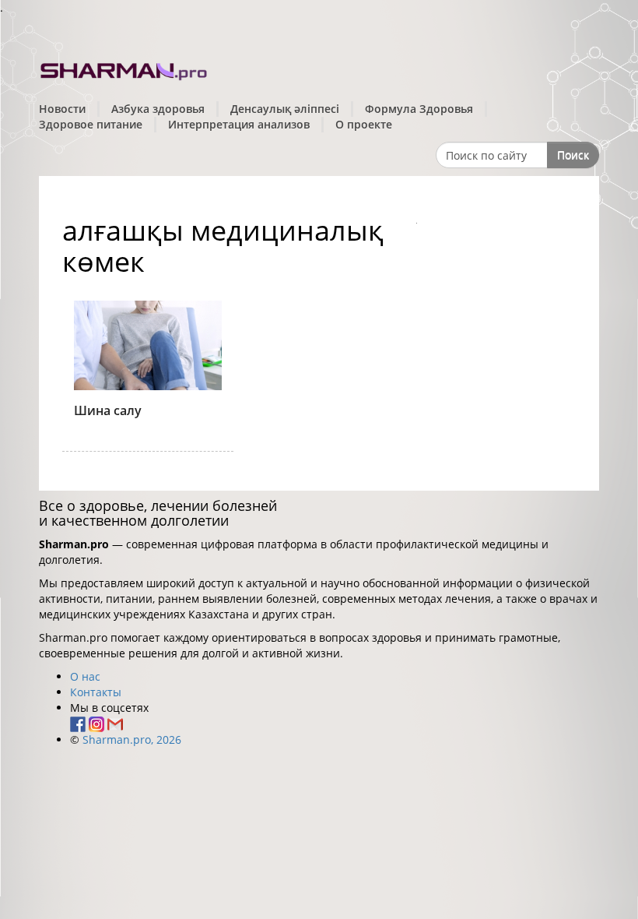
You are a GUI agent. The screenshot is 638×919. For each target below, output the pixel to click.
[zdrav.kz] (124, 69)
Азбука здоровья (158, 108)
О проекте (363, 124)
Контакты (95, 692)
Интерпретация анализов (239, 124)
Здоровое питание (90, 124)
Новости (62, 108)
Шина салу (108, 410)
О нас (85, 676)
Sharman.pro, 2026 (131, 739)
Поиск (573, 154)
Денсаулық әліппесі (284, 108)
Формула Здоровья (419, 108)
